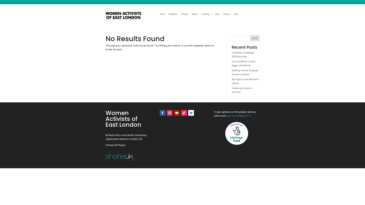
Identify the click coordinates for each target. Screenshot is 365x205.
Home (162, 14)
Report (195, 14)
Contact (226, 14)
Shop (236, 14)
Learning (205, 14)
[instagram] (170, 113)
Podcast (184, 14)
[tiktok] (184, 113)
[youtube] (177, 113)
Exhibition (173, 14)
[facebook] (162, 113)
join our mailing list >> (239, 115)
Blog (217, 14)
